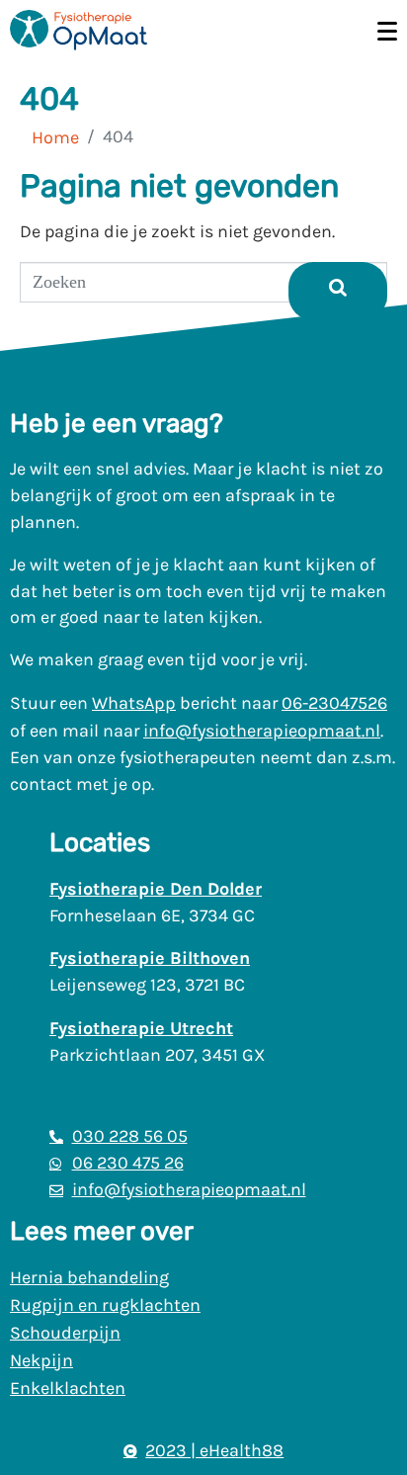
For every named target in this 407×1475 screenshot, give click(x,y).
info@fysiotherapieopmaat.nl (261, 730)
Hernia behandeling (89, 1277)
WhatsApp (134, 703)
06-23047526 (334, 703)
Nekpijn (41, 1360)
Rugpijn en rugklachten (105, 1305)
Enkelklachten (67, 1388)
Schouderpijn (65, 1333)
